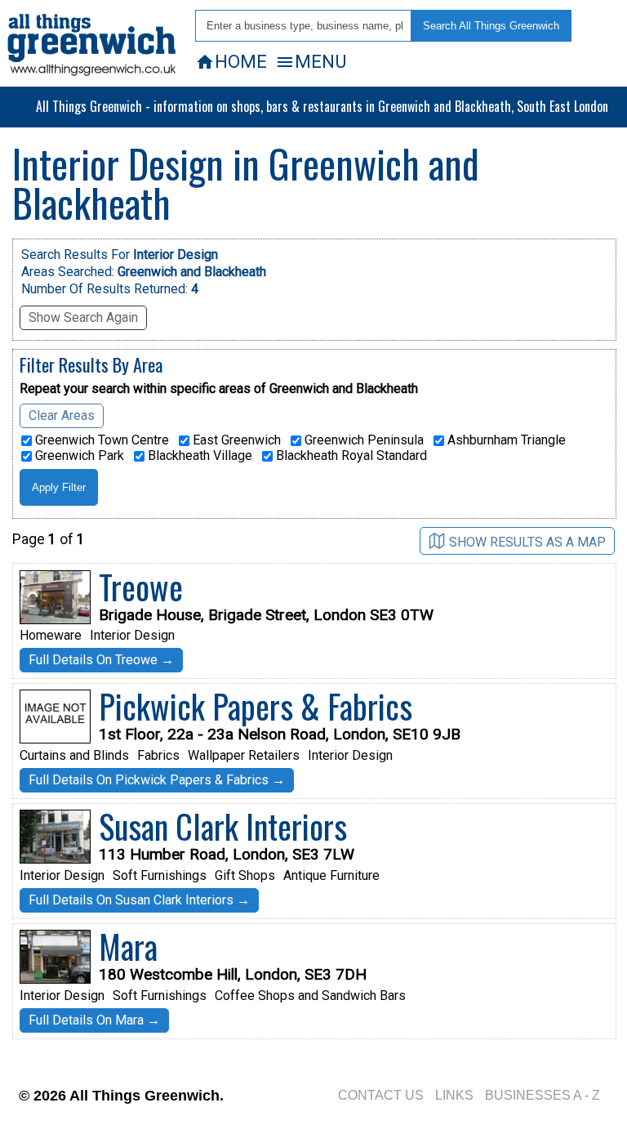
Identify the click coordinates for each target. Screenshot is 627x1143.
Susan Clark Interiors (223, 826)
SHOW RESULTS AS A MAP (527, 542)
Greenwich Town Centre (100, 440)
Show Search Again (83, 317)
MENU (310, 61)
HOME (231, 61)
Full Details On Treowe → (101, 659)
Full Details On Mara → (94, 1020)
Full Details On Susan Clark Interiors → (139, 900)
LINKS (454, 1095)
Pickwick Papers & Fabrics (255, 705)
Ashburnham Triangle (505, 440)
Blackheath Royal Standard (350, 455)
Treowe (141, 586)
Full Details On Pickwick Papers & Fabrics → (157, 780)
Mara (128, 946)
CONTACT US (381, 1095)
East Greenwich (235, 440)
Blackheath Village (198, 455)
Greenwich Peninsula (362, 440)
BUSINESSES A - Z (542, 1095)
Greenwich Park (78, 455)
